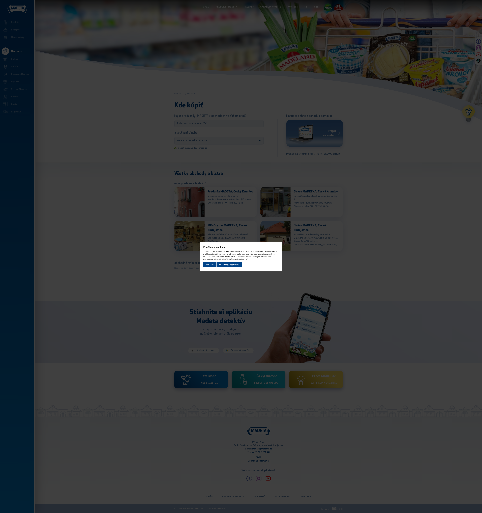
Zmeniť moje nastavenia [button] (229, 265)
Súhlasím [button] (210, 265)
